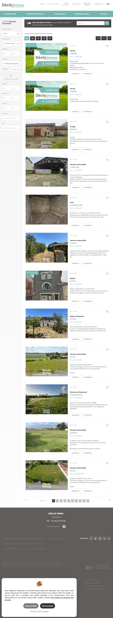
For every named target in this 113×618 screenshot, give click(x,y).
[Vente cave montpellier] (47, 210)
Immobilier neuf (10, 14)
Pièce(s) (4, 83)
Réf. (3, 123)
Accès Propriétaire (37, 549)
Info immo (103, 14)
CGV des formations (9, 539)
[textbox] (11, 63)
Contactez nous (99, 4)
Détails (76, 74)
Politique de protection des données (16, 544)
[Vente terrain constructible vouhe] (47, 248)
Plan (26, 549)
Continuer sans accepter (39, 611)
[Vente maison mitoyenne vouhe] (47, 323)
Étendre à (5, 69)
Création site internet (103, 566)
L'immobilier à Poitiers (93, 586)
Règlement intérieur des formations (33, 539)
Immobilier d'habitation (35, 14)
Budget (4, 49)
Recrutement (77, 4)
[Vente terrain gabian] (47, 58)
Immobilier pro (59, 14)
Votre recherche (6, 29)
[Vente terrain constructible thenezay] (47, 172)
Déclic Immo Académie (87, 4)
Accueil (42, 4)
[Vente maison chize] (47, 285)
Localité (4, 59)
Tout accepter (47, 606)
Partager (87, 74)
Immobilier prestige (81, 14)
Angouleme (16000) (92, 580)
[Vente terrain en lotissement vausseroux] (47, 399)
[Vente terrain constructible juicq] (47, 361)
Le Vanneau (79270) (92, 583)
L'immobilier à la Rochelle (95, 589)
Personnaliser (31, 606)
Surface (5, 93)
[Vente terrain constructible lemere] (47, 437)
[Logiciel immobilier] (90, 566)
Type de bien (5, 39)
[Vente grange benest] (47, 134)
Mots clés (5, 113)
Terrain (5, 103)
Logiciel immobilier (102, 565)
